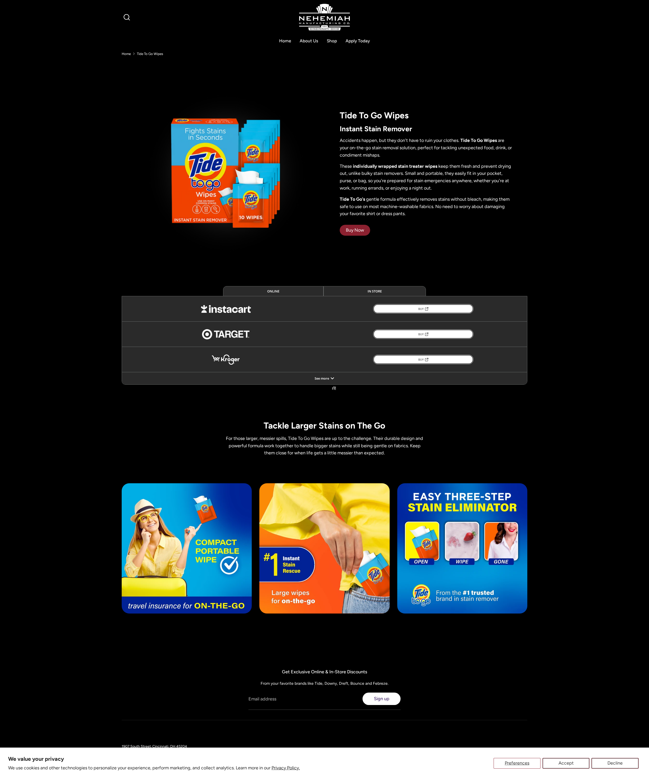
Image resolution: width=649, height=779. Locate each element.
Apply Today (358, 40)
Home (285, 40)
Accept (566, 763)
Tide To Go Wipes (150, 54)
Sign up (381, 698)
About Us (309, 40)
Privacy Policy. (286, 768)
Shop (332, 40)
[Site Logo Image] (324, 17)
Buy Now (355, 230)
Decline (615, 763)
